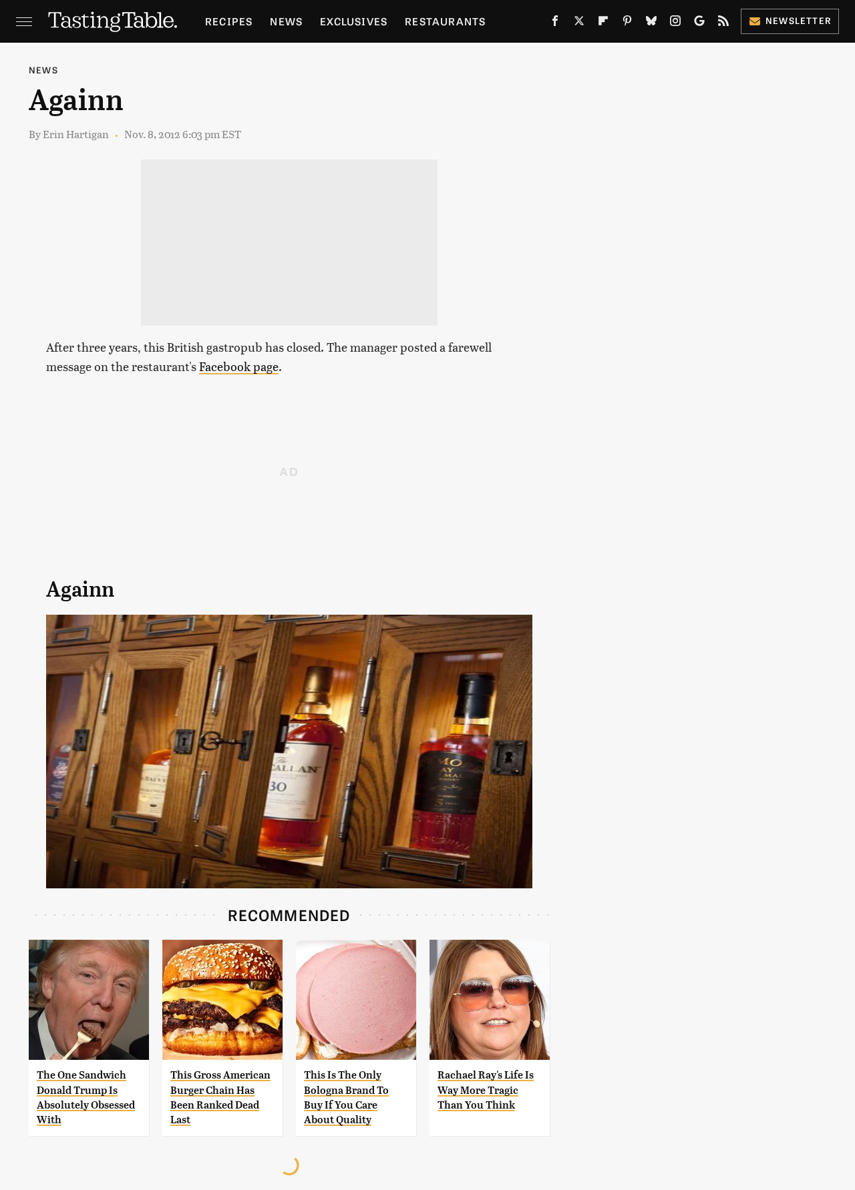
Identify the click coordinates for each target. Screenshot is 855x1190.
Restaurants (445, 21)
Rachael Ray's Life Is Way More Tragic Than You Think (486, 1090)
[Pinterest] (627, 23)
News (286, 21)
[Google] (699, 23)
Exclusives (353, 21)
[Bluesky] (651, 23)
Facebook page (239, 366)
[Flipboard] (603, 23)
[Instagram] (675, 23)
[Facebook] (555, 23)
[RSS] (723, 23)
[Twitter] (579, 23)
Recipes (228, 21)
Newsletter (798, 20)
